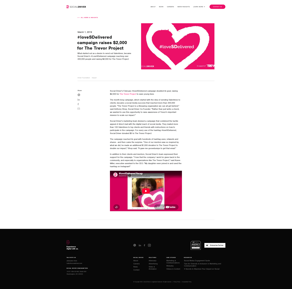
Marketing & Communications (173, 262)
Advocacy (152, 261)
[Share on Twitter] (92, 95)
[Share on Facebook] (92, 104)
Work (161, 7)
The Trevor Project (128, 94)
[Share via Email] (92, 109)
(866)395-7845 (72, 261)
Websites (170, 266)
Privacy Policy (177, 282)
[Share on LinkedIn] (92, 100)
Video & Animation (153, 268)
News (135, 267)
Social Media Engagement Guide (197, 261)
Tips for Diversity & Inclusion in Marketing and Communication (202, 265)
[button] (198, 7)
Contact (136, 270)
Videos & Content (173, 269)
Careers (170, 7)
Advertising (153, 264)
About (153, 7)
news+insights (183, 7)
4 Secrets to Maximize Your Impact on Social (201, 269)
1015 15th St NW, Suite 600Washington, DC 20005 (76, 273)
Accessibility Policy (187, 282)
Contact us (217, 7)
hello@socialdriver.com (74, 263)
